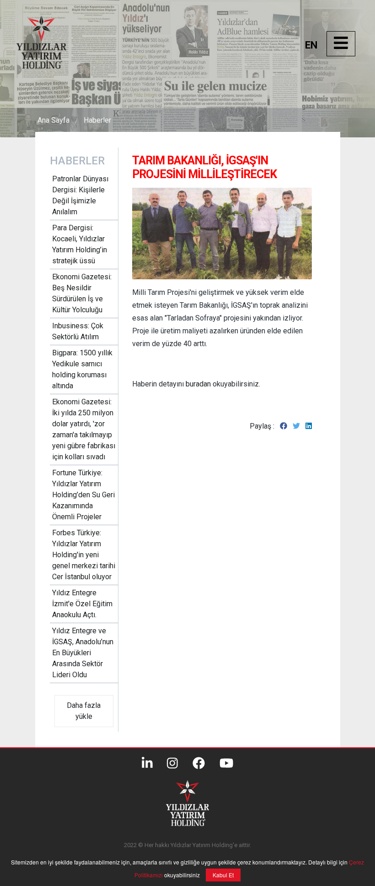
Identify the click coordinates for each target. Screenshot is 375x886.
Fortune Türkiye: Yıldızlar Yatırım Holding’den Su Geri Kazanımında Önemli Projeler (83, 494)
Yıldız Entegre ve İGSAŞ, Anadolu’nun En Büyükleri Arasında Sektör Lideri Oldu (82, 652)
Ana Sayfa (54, 120)
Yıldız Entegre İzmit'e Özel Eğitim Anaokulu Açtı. (82, 603)
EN (311, 45)
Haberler (97, 120)
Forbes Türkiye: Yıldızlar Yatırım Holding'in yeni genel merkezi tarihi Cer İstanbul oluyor (83, 554)
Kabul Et (223, 875)
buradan (199, 384)
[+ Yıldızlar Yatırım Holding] (50, 66)
